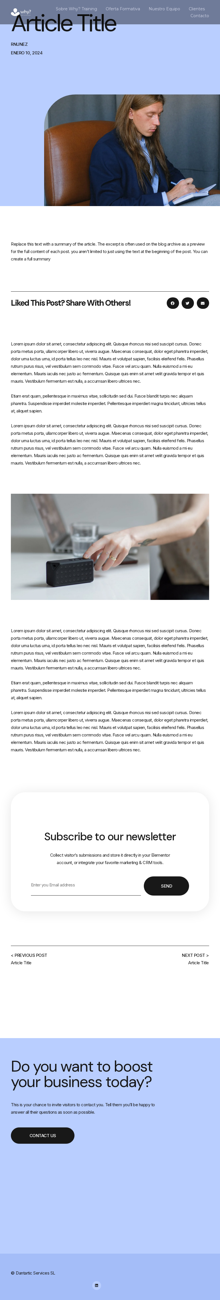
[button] (173, 303)
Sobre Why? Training (76, 8)
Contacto (199, 15)
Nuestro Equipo (164, 8)
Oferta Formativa (123, 8)
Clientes (197, 8)
